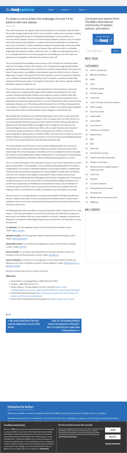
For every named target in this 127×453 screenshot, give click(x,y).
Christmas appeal (97, 89)
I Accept (113, 430)
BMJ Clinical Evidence (98, 75)
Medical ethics (96, 135)
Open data (94, 148)
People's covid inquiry (99, 162)
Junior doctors (96, 125)
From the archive (97, 112)
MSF (92, 139)
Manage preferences (112, 444)
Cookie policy (44, 449)
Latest (51, 9)
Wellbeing (94, 202)
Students (93, 179)
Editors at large (96, 107)
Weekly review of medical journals (103, 197)
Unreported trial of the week (101, 188)
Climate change (96, 93)
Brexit (92, 79)
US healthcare (96, 193)
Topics (82, 9)
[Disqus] (43, 366)
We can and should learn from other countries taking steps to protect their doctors (24, 324)
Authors (65, 9)
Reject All (112, 437)
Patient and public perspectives (102, 158)
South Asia (94, 174)
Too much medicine (98, 184)
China (92, 84)
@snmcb (23, 247)
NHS (10, 315)
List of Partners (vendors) (68, 437)
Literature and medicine (99, 130)
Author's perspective (98, 70)
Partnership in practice (99, 153)
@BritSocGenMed (13, 266)
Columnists (94, 98)
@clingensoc (53, 255)
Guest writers (95, 121)
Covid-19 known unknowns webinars (105, 102)
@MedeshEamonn (71, 263)
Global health (95, 116)
